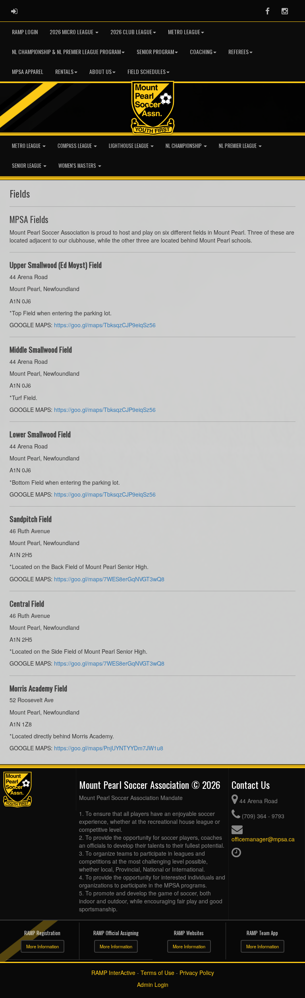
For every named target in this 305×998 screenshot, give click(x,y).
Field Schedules (146, 71)
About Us (100, 71)
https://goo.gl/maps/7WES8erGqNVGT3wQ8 (109, 579)
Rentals (64, 71)
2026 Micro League (72, 31)
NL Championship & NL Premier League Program (66, 51)
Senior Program (155, 51)
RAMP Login (25, 31)
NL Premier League (238, 146)
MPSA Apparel (27, 71)
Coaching (201, 51)
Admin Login (152, 984)
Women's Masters (77, 165)
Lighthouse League (129, 146)
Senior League (27, 165)
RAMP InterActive (113, 973)
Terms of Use (157, 973)
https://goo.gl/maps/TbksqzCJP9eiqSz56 (105, 325)
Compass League (75, 146)
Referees (238, 51)
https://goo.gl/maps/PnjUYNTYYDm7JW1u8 (108, 748)
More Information (42, 946)
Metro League (184, 31)
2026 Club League (131, 31)
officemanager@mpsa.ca (263, 839)
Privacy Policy (197, 973)
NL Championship (184, 146)
